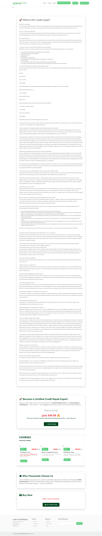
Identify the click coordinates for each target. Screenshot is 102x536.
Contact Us (35, 525)
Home (44, 3)
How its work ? (49, 523)
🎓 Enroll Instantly (51, 424)
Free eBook (75, 3)
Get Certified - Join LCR (64, 2)
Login (54, 3)
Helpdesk (48, 521)
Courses (49, 3)
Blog (47, 525)
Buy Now (23, 461)
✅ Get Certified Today (51, 504)
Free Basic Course (84, 3)
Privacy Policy (36, 523)
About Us (35, 521)
